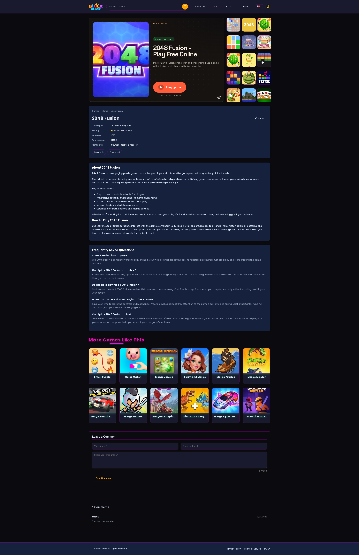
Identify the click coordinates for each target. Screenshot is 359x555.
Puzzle (228, 6)
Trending (244, 6)
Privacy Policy (234, 548)
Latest (215, 6)
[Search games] (185, 7)
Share (261, 118)
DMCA (267, 548)
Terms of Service (252, 548)
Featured (200, 6)
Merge (105, 111)
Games (95, 111)
